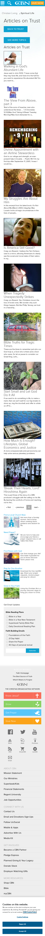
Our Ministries (10, 778)
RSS (10, 752)
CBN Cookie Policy (29, 912)
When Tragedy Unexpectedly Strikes (19, 295)
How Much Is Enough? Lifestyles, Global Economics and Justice (20, 444)
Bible (10, 743)
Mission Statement (13, 773)
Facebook (10, 732)
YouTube (35, 732)
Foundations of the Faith (19, 635)
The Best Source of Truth (22, 676)
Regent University (12, 794)
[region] (22, 916)
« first (8, 507)
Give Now (37, 3)
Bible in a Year (15, 617)
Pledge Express (11, 855)
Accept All (22, 931)
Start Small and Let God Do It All (20, 393)
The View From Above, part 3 (20, 102)
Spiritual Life (27, 13)
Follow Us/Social (12, 822)
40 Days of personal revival (20, 645)
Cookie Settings (22, 917)
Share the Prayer (16, 642)
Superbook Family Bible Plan (21, 623)
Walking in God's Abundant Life (15, 68)
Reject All (22, 924)
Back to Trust (16, 29)
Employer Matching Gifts (16, 871)
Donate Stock (10, 866)
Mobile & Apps (11, 827)
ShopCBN (22, 752)
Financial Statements (14, 789)
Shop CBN (9, 883)
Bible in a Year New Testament (22, 620)
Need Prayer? (9, 532)
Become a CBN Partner (15, 850)
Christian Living (9, 13)
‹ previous (19, 507)
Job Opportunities (12, 800)
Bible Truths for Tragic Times (19, 344)
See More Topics (17, 40)
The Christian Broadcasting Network (22, 689)
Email (10, 760)
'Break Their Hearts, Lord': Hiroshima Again (22, 489)
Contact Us (9, 811)
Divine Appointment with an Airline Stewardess (21, 151)
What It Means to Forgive (22, 680)
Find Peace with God (13, 551)
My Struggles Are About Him (21, 200)
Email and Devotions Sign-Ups (18, 817)
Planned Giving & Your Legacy (18, 861)
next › (36, 507)
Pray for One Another (13, 568)
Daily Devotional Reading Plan (22, 626)
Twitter (22, 732)
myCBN (35, 752)
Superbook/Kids (11, 784)
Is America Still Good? (19, 248)
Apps (22, 743)
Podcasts (35, 743)
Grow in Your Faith (12, 586)
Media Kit (8, 838)
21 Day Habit (14, 638)
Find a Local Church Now (15, 515)
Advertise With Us (12, 833)
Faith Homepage (22, 673)
